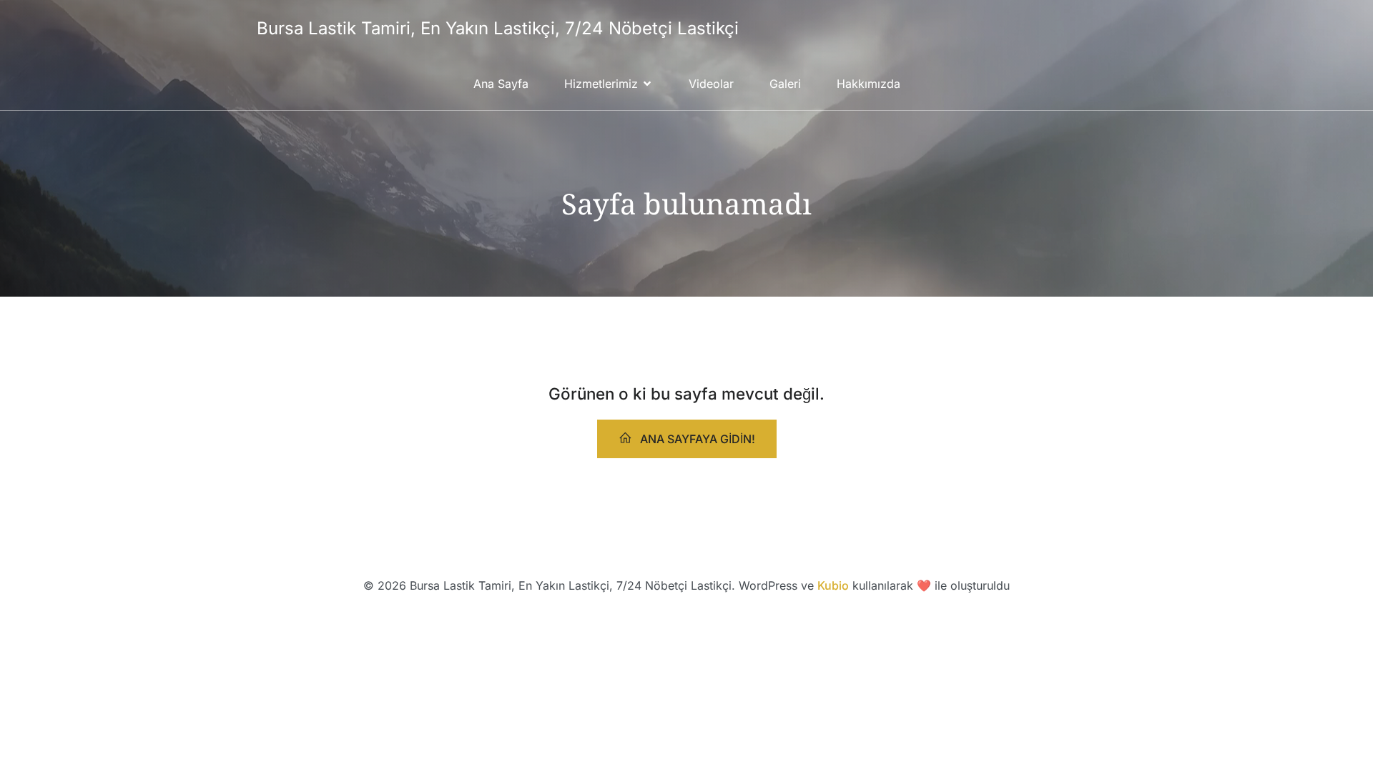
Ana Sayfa (500, 83)
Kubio (833, 585)
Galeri (785, 83)
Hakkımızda (868, 83)
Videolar (711, 83)
